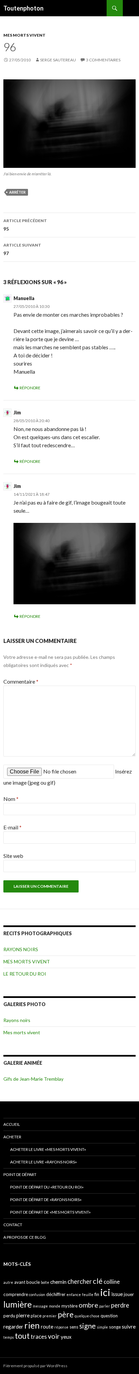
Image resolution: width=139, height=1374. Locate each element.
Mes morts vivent (21, 1032)
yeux (66, 1337)
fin (96, 1294)
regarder (13, 1326)
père (66, 1314)
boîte (45, 1282)
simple (102, 1327)
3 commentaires (103, 59)
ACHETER (12, 1136)
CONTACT (12, 1224)
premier (50, 1316)
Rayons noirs (16, 1020)
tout (22, 1335)
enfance (73, 1294)
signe (87, 1325)
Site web (13, 855)
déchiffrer (55, 1294)
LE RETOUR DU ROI (24, 974)
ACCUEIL (11, 1124)
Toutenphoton (23, 8)
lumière (17, 1304)
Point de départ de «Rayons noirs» (46, 1199)
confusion (37, 1294)
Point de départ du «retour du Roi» (47, 1187)
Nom (11, 799)
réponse (61, 1327)
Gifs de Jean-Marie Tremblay (33, 1079)
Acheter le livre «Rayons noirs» (43, 1161)
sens (74, 1327)
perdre (120, 1305)
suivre (129, 1326)
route (47, 1326)
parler (104, 1306)
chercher (79, 1281)
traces (39, 1336)
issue (117, 1294)
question (109, 1315)
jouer (129, 1294)
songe (115, 1327)
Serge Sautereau (58, 59)
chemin (58, 1282)
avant (19, 1282)
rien (32, 1325)
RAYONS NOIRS (20, 949)
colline (112, 1281)
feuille (87, 1294)
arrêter (17, 192)
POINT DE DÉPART (19, 1174)
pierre (23, 1315)
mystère (69, 1306)
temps (8, 1337)
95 (25, 225)
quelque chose (87, 1316)
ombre (88, 1305)
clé (98, 1280)
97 (22, 249)
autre (8, 1282)
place (36, 1315)
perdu (9, 1315)
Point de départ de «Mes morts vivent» (50, 1212)
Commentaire (20, 681)
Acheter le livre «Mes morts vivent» (48, 1149)
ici (105, 1292)
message (40, 1306)
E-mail (12, 827)
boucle (33, 1282)
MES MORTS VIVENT (24, 35)
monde (54, 1306)
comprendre (15, 1294)
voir (54, 1336)
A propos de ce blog (24, 1237)
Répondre (30, 387)
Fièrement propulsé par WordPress (35, 1365)
